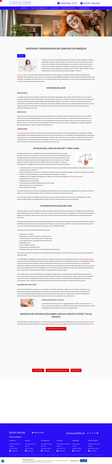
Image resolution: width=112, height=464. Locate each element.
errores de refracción (77, 176)
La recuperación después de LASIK (26, 133)
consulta (60, 324)
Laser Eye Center (22, 75)
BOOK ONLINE (17, 432)
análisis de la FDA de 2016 (86, 259)
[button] (67, 3)
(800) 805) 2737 (89, 324)
